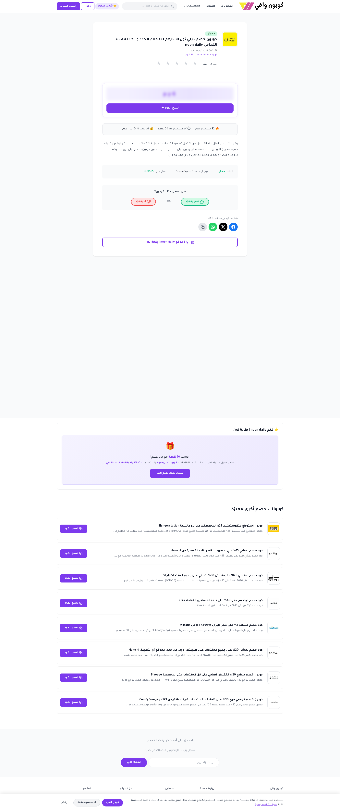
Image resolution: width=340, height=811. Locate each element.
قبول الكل (112, 802)
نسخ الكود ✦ (170, 108)
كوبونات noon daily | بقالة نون (201, 55)
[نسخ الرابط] (202, 227)
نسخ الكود (71, 528)
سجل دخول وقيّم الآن (170, 473)
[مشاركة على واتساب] (213, 227)
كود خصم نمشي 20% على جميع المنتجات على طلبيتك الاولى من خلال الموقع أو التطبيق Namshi (196, 650)
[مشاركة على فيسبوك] (233, 227)
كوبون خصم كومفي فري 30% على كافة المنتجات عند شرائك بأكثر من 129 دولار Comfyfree (201, 699)
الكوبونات (227, 6)
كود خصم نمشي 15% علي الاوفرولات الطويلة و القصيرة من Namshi (217, 551)
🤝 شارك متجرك (107, 6)
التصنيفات (193, 6)
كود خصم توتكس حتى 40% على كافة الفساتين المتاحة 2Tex (221, 600)
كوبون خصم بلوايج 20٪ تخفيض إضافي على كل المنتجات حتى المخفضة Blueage (207, 675)
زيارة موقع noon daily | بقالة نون (167, 242)
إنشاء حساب (68, 6)
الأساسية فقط (87, 802)
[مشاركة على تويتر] (223, 227)
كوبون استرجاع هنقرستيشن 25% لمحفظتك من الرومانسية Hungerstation (211, 526)
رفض (64, 802)
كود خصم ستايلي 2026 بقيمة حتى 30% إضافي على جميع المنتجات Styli (213, 575)
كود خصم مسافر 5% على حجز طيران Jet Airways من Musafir (221, 625)
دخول (87, 6)
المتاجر (210, 6)
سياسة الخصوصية (266, 805)
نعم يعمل (192, 201)
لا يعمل (141, 201)
